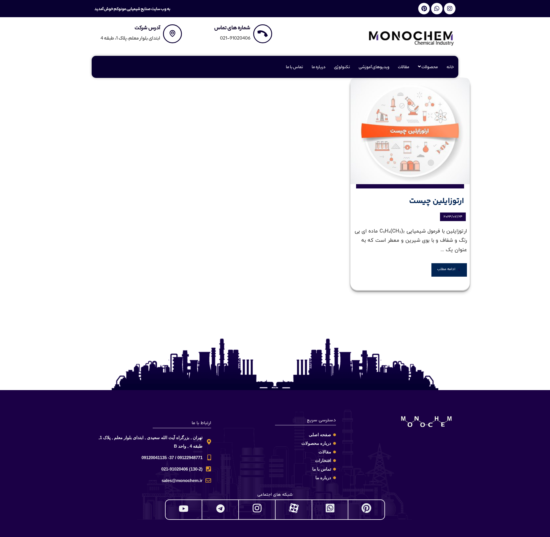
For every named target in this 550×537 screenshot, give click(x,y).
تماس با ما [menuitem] (294, 67)
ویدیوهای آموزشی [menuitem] (374, 67)
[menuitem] (428, 67)
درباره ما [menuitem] (318, 67)
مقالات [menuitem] (403, 67)
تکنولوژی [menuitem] (342, 67)
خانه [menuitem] (450, 67)
